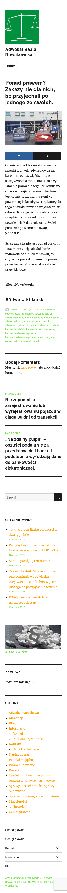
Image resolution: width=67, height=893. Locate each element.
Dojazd (18, 733)
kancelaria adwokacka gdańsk (43, 325)
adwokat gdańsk (52, 317)
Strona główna (15, 830)
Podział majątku (21, 760)
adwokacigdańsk (43, 313)
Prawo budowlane (22, 765)
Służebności (18, 801)
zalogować (29, 367)
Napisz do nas (19, 754)
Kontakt (15, 744)
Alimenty (16, 718)
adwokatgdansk (13, 321)
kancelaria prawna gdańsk (40, 329)
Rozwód (15, 770)
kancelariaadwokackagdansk (20, 337)
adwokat (15, 309)
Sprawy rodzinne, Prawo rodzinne (34, 796)
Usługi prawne (19, 812)
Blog (12, 723)
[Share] (19, 156)
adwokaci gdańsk (24, 313)
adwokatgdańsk (31, 321)
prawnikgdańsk (31, 341)
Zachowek (16, 807)
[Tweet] (47, 156)
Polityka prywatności (28, 739)
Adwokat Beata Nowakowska (20, 51)
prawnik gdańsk (13, 341)
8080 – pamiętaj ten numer (29, 561)
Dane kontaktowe (26, 749)
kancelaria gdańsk (15, 329)
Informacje (17, 728)
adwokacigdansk (14, 317)
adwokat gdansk (33, 317)
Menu (11, 65)
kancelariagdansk (47, 337)
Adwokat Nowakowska (25, 713)
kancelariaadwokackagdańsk (20, 333)
